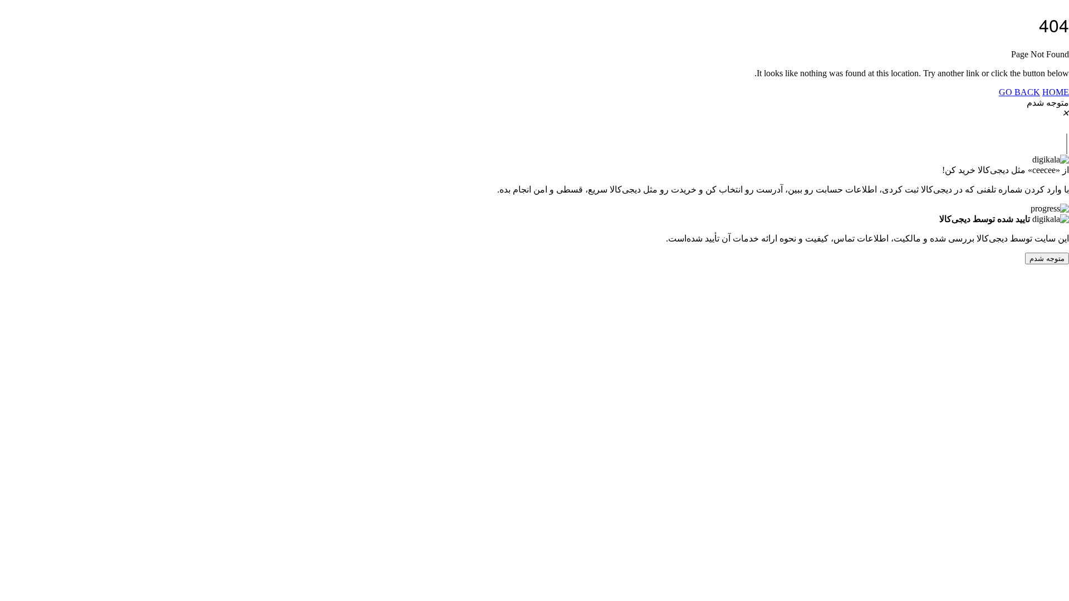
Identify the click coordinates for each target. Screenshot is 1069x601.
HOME (1055, 92)
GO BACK (1019, 92)
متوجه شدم (1047, 258)
